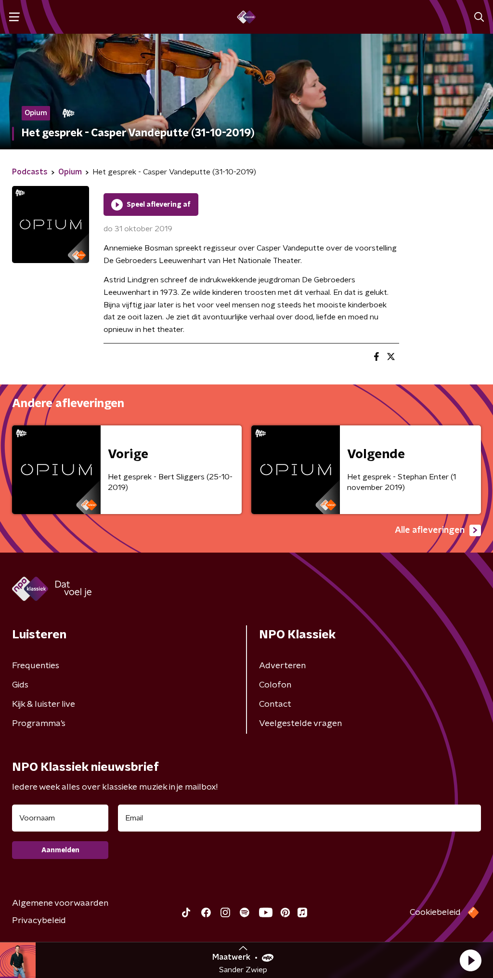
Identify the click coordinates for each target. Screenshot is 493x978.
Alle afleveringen (430, 530)
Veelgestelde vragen (300, 723)
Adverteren (282, 665)
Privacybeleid (39, 920)
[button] (470, 960)
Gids (20, 685)
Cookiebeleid (435, 912)
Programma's (38, 723)
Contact (275, 704)
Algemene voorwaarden (60, 903)
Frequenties (35, 665)
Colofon (275, 685)
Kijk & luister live (43, 704)
